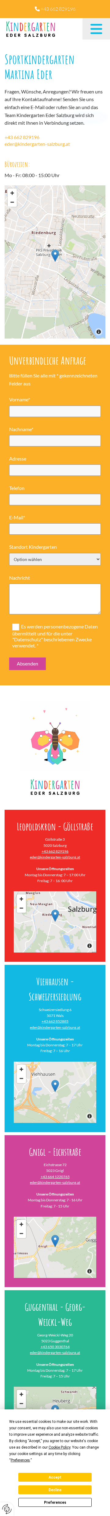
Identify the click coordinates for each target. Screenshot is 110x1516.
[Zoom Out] (12, 202)
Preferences (55, 1502)
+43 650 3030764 (55, 1346)
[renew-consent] (7, 1509)
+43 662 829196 (58, 9)
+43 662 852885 (55, 1021)
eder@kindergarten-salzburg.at (37, 144)
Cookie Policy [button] (59, 1447)
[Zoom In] (12, 193)
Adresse (17, 458)
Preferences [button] (20, 1460)
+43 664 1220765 (55, 1176)
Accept (55, 1477)
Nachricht (19, 578)
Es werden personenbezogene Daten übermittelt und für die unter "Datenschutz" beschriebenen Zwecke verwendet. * (55, 635)
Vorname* (19, 399)
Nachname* (21, 429)
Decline (55, 1490)
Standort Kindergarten (33, 547)
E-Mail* (17, 517)
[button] (96, 29)
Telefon (16, 488)
